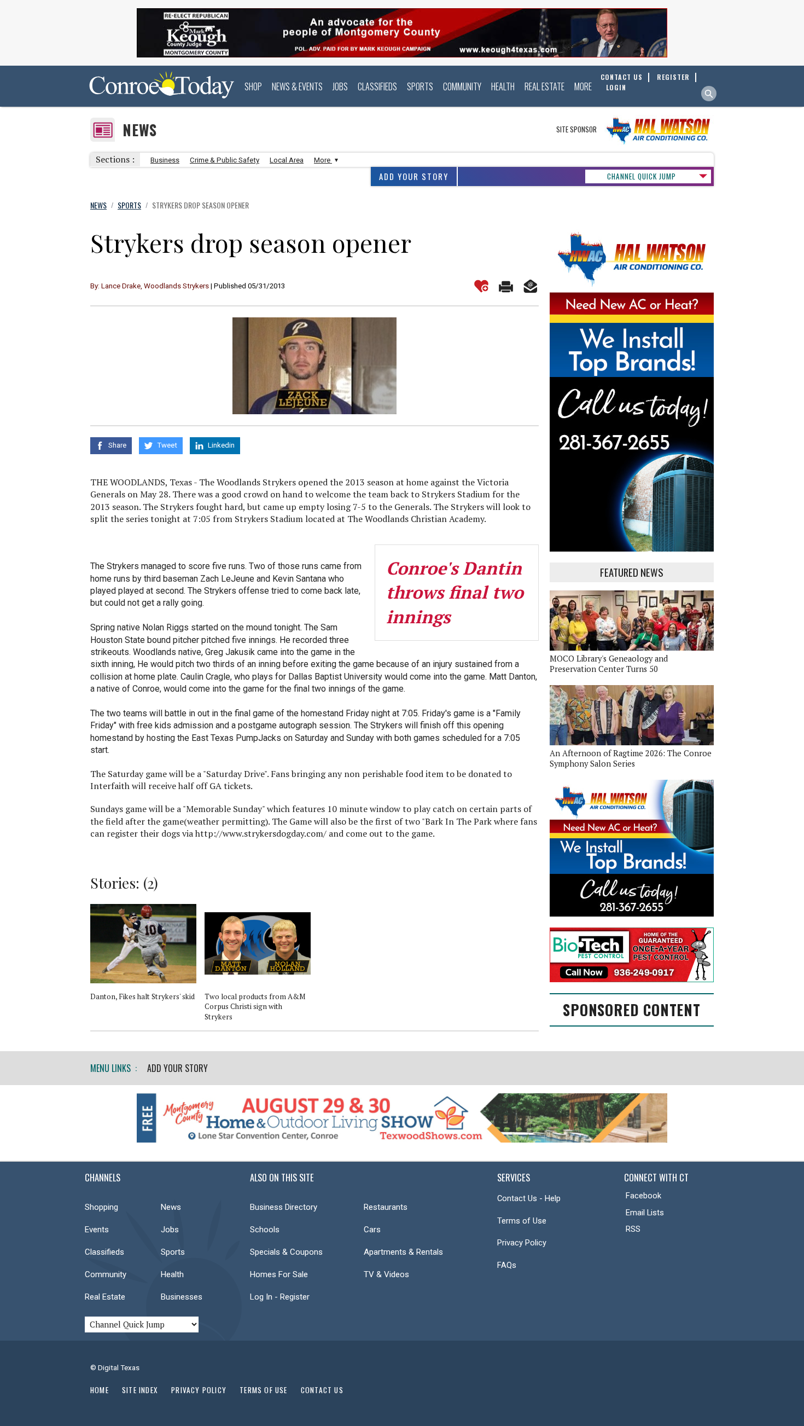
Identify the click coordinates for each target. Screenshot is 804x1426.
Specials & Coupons (286, 1252)
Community (462, 86)
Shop (253, 86)
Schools (264, 1229)
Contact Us (322, 1389)
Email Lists (645, 1213)
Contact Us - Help (529, 1198)
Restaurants (385, 1207)
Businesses (181, 1297)
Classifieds (377, 86)
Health (503, 86)
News (140, 130)
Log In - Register (280, 1297)
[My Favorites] (481, 286)
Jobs (340, 86)
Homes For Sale (279, 1274)
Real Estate (544, 86)
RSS (633, 1229)
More (583, 86)
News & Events (297, 86)
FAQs (506, 1265)
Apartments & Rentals (403, 1252)
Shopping (101, 1207)
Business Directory (283, 1207)
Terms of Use (521, 1221)
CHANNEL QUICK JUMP (641, 176)
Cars (372, 1229)
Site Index (140, 1389)
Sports (420, 86)
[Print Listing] (506, 286)
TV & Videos (386, 1274)
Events (97, 1229)
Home (99, 1389)
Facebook (643, 1196)
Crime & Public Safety (224, 160)
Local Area (287, 160)
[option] (147, 957)
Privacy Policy (521, 1243)
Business (164, 160)
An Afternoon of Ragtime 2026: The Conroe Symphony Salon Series (631, 758)
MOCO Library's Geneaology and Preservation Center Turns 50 (609, 663)
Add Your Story (413, 176)
